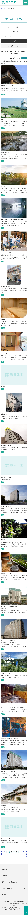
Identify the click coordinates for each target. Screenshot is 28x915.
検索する (14, 41)
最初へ (1, 854)
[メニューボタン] (25, 2)
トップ (3, 8)
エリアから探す (14, 31)
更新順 (12, 58)
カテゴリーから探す (14, 27)
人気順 (18, 58)
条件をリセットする (14, 46)
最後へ (26, 854)
